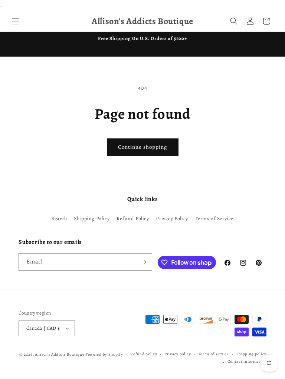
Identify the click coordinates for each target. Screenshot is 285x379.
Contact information (246, 361)
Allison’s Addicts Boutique (59, 354)
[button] (15, 21)
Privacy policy (177, 354)
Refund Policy (133, 218)
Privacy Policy (172, 218)
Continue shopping (142, 147)
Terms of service (214, 354)
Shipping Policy (91, 218)
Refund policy (143, 354)
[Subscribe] (143, 262)
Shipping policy (251, 354)
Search (59, 218)
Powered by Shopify (104, 354)
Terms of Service (214, 218)
